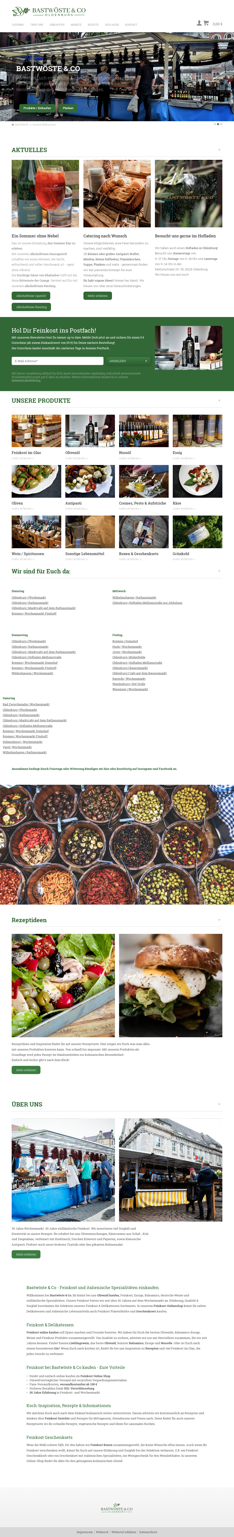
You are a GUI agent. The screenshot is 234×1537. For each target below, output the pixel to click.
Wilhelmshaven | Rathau (20, 752)
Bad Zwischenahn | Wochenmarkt (26, 704)
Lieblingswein (79, 1343)
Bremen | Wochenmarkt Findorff (34, 613)
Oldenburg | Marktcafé (27, 608)
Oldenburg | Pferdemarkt (29, 597)
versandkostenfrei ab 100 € (78, 1384)
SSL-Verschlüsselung (79, 1388)
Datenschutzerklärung (26, 380)
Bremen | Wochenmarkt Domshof (35, 663)
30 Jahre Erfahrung (42, 1392)
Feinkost (126, 1295)
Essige (138, 1295)
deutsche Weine (172, 1295)
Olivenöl (110, 1343)
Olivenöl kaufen (108, 1295)
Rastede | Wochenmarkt (129, 679)
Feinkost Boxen (101, 1445)
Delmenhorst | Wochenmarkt (23, 742)
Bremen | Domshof (125, 641)
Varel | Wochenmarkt (17, 747)
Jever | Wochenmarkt (127, 652)
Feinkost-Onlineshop (168, 1306)
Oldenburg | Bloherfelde (128, 657)
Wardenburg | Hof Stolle (128, 684)
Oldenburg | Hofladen (26, 657)
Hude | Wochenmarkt (127, 647)
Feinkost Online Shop (95, 1376)
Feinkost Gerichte (57, 1418)
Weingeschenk (138, 1456)
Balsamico (152, 1295)
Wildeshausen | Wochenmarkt (32, 673)
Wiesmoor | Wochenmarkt (130, 689)
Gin (56, 1348)
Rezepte (71, 1424)
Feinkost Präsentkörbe (113, 1311)
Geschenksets (146, 1311)
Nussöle (166, 1343)
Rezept (150, 1348)
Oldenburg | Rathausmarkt (30, 603)
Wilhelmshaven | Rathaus (130, 597)
